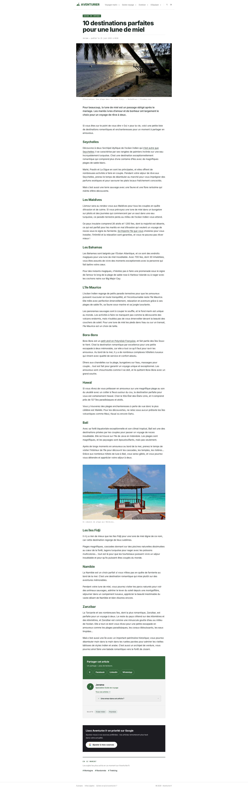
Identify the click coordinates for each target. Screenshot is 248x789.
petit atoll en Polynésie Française (118, 341)
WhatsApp (127, 672)
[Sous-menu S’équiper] (160, 5)
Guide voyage (128, 5)
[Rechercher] (167, 5)
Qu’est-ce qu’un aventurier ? (106, 786)
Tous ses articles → (103, 692)
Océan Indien (100, 712)
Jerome (85, 38)
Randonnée (101, 770)
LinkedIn (113, 672)
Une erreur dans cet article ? (112, 698)
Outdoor (142, 5)
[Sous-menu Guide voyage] (136, 5)
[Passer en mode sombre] (171, 5)
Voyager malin (111, 5)
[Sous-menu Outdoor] (148, 5)
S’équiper (155, 5)
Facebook (100, 672)
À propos (79, 786)
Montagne (88, 770)
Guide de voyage (92, 16)
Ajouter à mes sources (103, 744)
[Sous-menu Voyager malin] (119, 5)
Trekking (113, 770)
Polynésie (112, 712)
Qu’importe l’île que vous (130, 231)
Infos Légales (89, 786)
